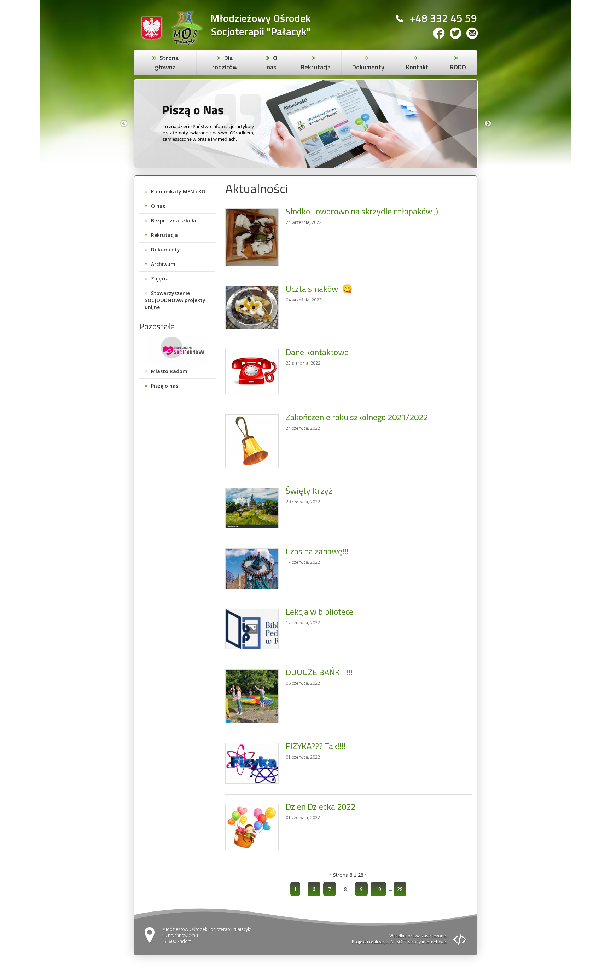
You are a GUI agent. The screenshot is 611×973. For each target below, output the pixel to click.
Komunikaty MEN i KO (178, 191)
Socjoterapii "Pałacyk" (261, 31)
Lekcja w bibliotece (319, 611)
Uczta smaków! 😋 (319, 288)
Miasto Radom (169, 371)
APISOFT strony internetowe (418, 942)
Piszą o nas (164, 385)
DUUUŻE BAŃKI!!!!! (319, 672)
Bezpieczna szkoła (173, 220)
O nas (272, 62)
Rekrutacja (316, 67)
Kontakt (417, 67)
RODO (458, 67)
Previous (123, 123)
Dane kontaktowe (317, 352)
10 (378, 889)
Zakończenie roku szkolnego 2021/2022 (357, 417)
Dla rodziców (225, 62)
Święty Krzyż (309, 490)
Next (487, 123)
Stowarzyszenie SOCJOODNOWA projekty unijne (175, 300)
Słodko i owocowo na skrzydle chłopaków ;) (362, 211)
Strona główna (167, 62)
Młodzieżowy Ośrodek (260, 18)
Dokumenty (368, 67)
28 (400, 889)
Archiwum (163, 264)
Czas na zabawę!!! (317, 551)
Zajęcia (160, 278)
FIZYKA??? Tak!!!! (316, 746)
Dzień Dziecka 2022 (320, 806)
